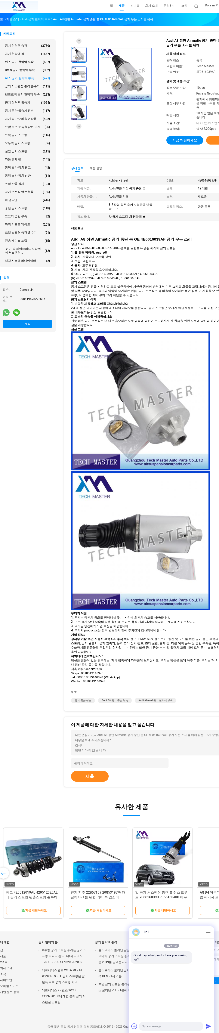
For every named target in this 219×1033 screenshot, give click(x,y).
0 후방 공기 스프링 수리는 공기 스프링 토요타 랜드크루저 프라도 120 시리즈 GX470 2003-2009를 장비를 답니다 (64, 956)
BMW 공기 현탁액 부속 (27, 70)
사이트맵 (6, 980)
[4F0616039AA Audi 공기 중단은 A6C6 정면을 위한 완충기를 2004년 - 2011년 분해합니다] (162, 858)
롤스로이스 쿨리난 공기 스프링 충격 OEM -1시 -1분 (120, 973)
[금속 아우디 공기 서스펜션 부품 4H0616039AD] (33, 858)
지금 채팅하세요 (184, 140)
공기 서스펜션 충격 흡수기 (27, 86)
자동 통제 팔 (27, 159)
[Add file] (134, 1026)
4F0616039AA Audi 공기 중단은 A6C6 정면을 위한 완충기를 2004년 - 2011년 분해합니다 (162, 897)
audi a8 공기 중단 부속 (115, 700)
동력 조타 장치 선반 (27, 175)
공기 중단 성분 (83, 700)
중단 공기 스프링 (27, 208)
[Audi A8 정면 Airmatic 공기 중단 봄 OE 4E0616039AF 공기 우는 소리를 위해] (125, 74)
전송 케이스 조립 (27, 240)
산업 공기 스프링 (27, 151)
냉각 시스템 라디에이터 (27, 261)
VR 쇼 (3, 962)
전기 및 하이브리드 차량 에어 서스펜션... (27, 250)
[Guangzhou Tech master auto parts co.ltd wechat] (16, 312)
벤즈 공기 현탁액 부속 (27, 62)
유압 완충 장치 (27, 184)
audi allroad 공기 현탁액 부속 (155, 700)
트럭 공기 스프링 (27, 135)
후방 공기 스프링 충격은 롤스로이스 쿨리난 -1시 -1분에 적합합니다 (120, 987)
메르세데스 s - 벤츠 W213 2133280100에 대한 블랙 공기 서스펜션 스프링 (64, 996)
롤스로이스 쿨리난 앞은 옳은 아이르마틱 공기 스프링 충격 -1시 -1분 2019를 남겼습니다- (120, 956)
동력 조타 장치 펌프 (27, 167)
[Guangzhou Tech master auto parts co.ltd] (19, 6)
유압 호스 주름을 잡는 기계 (27, 127)
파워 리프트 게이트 (27, 224)
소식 (3, 974)
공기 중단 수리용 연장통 (27, 119)
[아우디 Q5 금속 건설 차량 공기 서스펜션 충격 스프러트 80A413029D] (98, 858)
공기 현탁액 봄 (27, 54)
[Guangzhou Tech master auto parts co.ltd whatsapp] (6, 312)
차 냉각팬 (27, 200)
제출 (90, 776)
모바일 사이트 (9, 986)
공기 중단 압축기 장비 (27, 110)
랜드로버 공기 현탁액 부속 (27, 94)
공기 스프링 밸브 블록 (27, 192)
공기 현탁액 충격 (27, 45)
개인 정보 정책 (9, 992)
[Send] (208, 1026)
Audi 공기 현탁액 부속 (27, 78)
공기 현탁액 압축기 (27, 102)
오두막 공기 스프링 (27, 143)
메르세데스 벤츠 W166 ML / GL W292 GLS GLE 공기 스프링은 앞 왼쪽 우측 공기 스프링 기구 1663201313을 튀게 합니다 (63, 976)
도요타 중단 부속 (27, 216)
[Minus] (208, 932)
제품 (3, 956)
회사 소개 (6, 968)
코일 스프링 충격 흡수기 (27, 232)
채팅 (28, 323)
